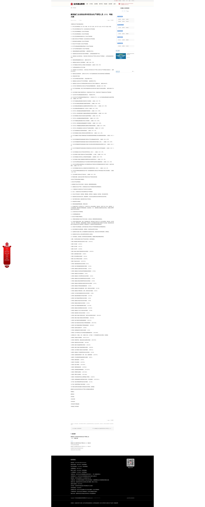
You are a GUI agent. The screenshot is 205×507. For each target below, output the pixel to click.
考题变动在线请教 (7, 253)
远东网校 (96, 3)
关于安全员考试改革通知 (75, 444)
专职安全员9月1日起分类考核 (75, 449)
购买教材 (127, 27)
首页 (87, 3)
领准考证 (123, 33)
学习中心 (133, 0)
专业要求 (127, 19)
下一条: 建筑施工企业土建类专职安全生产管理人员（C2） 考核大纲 (103, 428)
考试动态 (74, 7)
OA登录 (123, 0)
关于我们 (91, 3)
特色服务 (105, 3)
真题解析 (127, 33)
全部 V (114, 3)
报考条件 (123, 19)
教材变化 (123, 27)
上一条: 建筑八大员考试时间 (76, 428)
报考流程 (119, 21)
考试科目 (123, 21)
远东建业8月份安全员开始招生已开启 (77, 448)
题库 (129, 0)
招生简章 (110, 3)
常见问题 (127, 21)
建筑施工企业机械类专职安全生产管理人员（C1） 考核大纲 (80, 446)
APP (126, 0)
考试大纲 (119, 27)
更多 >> (133, 71)
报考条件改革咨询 (7, 251)
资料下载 (100, 3)
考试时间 (119, 33)
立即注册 (119, 0)
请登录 (117, 0)
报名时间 (119, 19)
